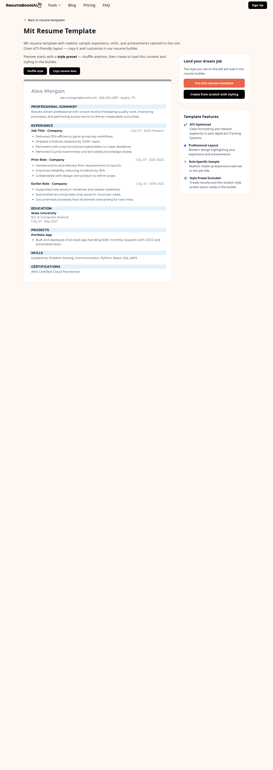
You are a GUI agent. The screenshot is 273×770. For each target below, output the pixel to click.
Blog (72, 5)
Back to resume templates (46, 20)
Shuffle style (35, 71)
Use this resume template (214, 83)
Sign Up (257, 5)
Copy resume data (64, 71)
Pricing (89, 5)
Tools (52, 5)
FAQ (106, 5)
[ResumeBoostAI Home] (24, 5)
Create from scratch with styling (214, 94)
